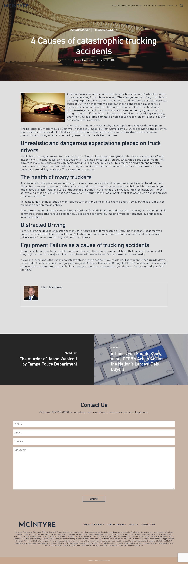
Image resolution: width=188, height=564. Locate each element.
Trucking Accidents (106, 29)
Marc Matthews (84, 60)
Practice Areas (119, 6)
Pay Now (161, 6)
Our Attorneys (135, 6)
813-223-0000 (60, 412)
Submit (94, 498)
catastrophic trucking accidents (131, 125)
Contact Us (172, 6)
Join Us (146, 6)
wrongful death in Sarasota (125, 156)
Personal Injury (80, 29)
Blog (154, 6)
